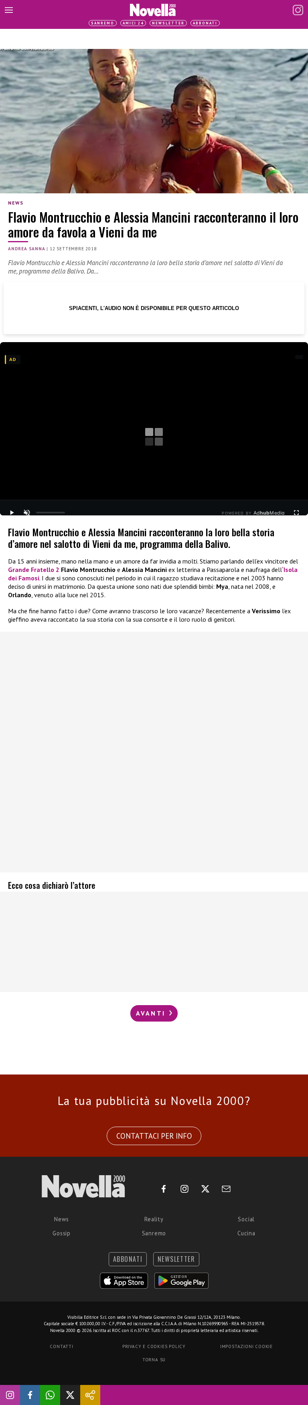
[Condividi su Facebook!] (30, 1395)
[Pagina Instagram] (298, 10)
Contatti (61, 1346)
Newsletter (168, 23)
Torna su (154, 1359)
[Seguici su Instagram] (10, 1395)
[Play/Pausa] (11, 512)
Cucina (246, 1233)
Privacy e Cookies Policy (154, 1346)
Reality (154, 1219)
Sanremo (102, 23)
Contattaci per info (154, 1136)
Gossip (62, 1233)
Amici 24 (133, 23)
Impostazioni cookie (246, 1346)
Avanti (152, 1013)
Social (246, 1219)
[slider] (50, 512)
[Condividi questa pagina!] (90, 1395)
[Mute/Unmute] (27, 512)
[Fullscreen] (296, 512)
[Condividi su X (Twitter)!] (70, 1395)
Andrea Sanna (26, 248)
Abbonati (205, 23)
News (15, 203)
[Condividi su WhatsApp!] (50, 1395)
